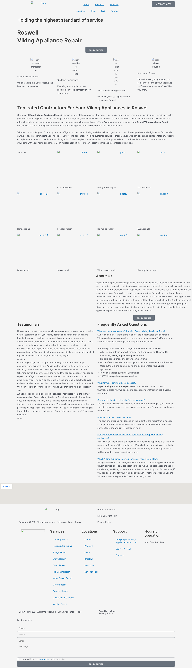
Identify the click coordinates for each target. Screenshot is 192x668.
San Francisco (91, 571)
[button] (136, 331)
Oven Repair (59, 565)
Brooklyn (88, 559)
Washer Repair (60, 604)
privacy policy (42, 659)
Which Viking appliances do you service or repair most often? (127, 459)
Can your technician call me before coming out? (121, 400)
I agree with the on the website (42, 659)
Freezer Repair (60, 591)
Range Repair (59, 552)
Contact (114, 11)
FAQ (103, 11)
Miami (87, 552)
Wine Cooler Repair (62, 578)
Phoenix (88, 546)
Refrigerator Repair (62, 546)
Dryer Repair (59, 584)
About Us (99, 4)
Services (114, 4)
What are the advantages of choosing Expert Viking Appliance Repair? (132, 331)
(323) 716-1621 (123, 548)
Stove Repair (59, 559)
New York (89, 565)
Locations (80, 11)
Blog (93, 11)
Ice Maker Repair (61, 571)
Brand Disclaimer (107, 611)
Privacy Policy (104, 522)
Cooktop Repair (60, 539)
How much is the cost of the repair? (115, 417)
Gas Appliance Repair (63, 597)
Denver (88, 539)
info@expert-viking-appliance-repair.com (126, 541)
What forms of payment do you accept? (116, 383)
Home (86, 4)
